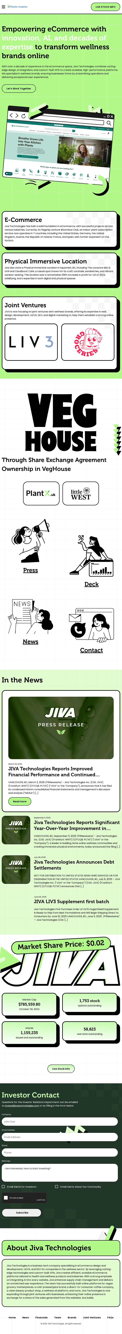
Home (12, 1317)
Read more (19, 801)
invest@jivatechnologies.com (22, 1105)
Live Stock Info (61, 1069)
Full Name (7, 1114)
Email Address (9, 1130)
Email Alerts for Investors (21, 1187)
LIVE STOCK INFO (105, 7)
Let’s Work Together (19, 88)
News (25, 1317)
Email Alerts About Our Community (80, 1187)
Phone (5, 1145)
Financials (41, 1317)
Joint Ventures (92, 1317)
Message (6, 1161)
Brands (72, 1317)
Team (57, 1317)
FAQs (110, 1317)
